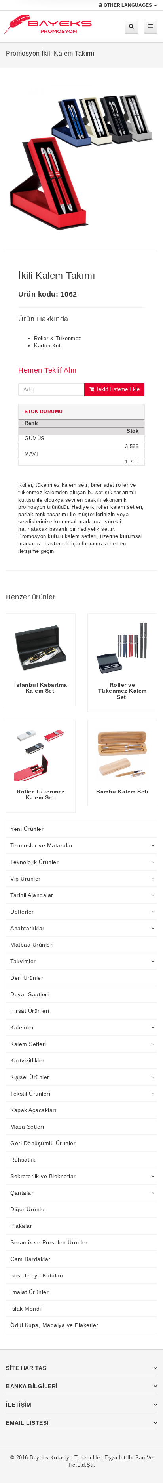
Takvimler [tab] (23, 961)
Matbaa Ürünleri (32, 945)
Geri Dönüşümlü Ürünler (43, 1143)
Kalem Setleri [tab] (28, 1044)
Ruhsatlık (23, 1160)
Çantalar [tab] (21, 1193)
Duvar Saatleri (29, 994)
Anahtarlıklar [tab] (27, 928)
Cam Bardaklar (30, 1259)
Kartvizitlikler (27, 1060)
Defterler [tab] (22, 911)
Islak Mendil (26, 1308)
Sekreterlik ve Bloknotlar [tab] (43, 1176)
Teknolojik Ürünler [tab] (34, 862)
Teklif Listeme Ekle (117, 389)
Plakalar (21, 1226)
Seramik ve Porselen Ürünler (49, 1242)
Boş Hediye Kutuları (37, 1275)
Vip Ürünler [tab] (25, 878)
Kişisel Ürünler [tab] (29, 1077)
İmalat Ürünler (29, 1292)
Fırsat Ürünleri (29, 1011)
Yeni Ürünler (27, 829)
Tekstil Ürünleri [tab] (30, 1093)
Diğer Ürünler (28, 1209)
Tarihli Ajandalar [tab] (31, 895)
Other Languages (127, 5)
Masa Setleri (27, 1126)
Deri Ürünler (26, 978)
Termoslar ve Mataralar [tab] (41, 845)
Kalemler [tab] (22, 1027)
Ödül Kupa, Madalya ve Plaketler (54, 1325)
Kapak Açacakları (33, 1110)
